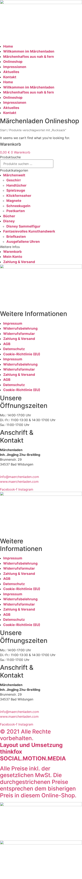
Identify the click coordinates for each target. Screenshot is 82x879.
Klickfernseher (18, 196)
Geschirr (13, 180)
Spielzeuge (15, 190)
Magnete (13, 201)
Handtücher (16, 185)
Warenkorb (12, 252)
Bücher (9, 216)
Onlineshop (12, 62)
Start (3, 130)
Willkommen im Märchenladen (28, 51)
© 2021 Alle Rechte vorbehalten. (33, 745)
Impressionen (14, 67)
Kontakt (9, 77)
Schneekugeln (18, 206)
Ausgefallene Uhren (23, 242)
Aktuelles (11, 72)
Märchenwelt (14, 175)
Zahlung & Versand (19, 262)
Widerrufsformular (19, 334)
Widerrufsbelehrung (20, 328)
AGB (6, 344)
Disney (9, 221)
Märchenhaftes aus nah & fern (28, 57)
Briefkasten (16, 237)
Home (8, 46)
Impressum (12, 323)
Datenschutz (14, 349)
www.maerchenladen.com (19, 482)
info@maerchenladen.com (19, 477)
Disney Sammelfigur (23, 226)
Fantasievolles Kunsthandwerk (29, 231)
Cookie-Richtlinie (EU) (21, 354)
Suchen (63, 164)
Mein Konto (12, 257)
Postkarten (15, 211)
